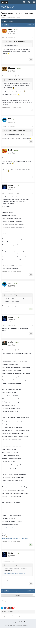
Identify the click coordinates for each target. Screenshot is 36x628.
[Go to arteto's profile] (4, 343)
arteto (10, 342)
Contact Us (22, 622)
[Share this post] (32, 37)
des (9, 118)
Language (14, 622)
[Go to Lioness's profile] (4, 69)
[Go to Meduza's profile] (4, 187)
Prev (6, 24)
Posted (8, 37)
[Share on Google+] (7, 608)
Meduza (8, 17)
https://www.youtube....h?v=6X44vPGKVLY (15, 573)
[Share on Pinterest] (13, 608)
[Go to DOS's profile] (4, 31)
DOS (10, 29)
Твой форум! (7, 6)
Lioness (11, 68)
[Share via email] (10, 608)
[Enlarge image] (25, 91)
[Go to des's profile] (4, 120)
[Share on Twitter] (2, 608)
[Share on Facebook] (5, 608)
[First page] (2, 25)
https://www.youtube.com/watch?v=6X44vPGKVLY (15, 538)
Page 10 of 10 (18, 25)
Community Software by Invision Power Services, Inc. (18, 625)
